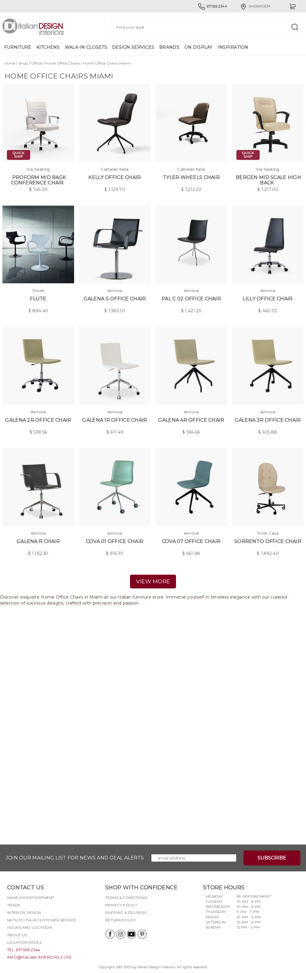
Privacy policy (121, 905)
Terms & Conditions (126, 897)
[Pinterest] (141, 934)
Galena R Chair (38, 541)
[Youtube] (131, 934)
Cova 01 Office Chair (115, 541)
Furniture (17, 47)
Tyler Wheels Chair (191, 177)
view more (153, 581)
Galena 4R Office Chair (191, 420)
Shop (23, 63)
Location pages (24, 942)
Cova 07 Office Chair (191, 541)
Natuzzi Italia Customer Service (41, 920)
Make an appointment (30, 897)
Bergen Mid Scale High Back (268, 180)
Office (36, 63)
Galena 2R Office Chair (38, 420)
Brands (169, 47)
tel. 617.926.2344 (23, 949)
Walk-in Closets (86, 47)
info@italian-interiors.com (39, 957)
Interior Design (24, 912)
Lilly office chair (268, 299)
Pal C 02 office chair (191, 299)
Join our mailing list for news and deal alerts (75, 858)
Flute (38, 299)
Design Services (133, 47)
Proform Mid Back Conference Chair (38, 180)
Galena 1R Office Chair (114, 420)
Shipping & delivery (125, 912)
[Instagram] (120, 934)
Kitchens (48, 47)
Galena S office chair (115, 299)
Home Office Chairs (62, 63)
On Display (198, 47)
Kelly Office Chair (114, 177)
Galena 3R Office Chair (268, 420)
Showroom (259, 6)
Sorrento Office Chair (267, 541)
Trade (13, 905)
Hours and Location (29, 927)
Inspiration (233, 47)
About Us (17, 935)
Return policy (120, 920)
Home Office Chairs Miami (107, 63)
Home (9, 63)
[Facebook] (109, 934)
